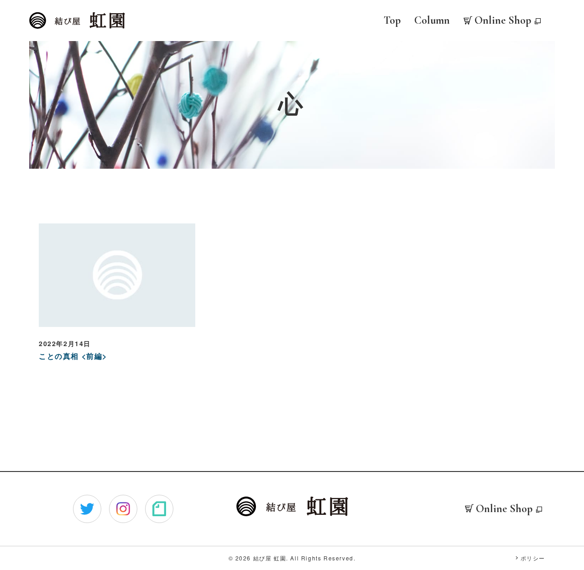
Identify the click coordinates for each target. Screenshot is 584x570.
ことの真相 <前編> (73, 356)
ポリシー (533, 558)
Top (392, 20)
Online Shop (502, 20)
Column (432, 20)
